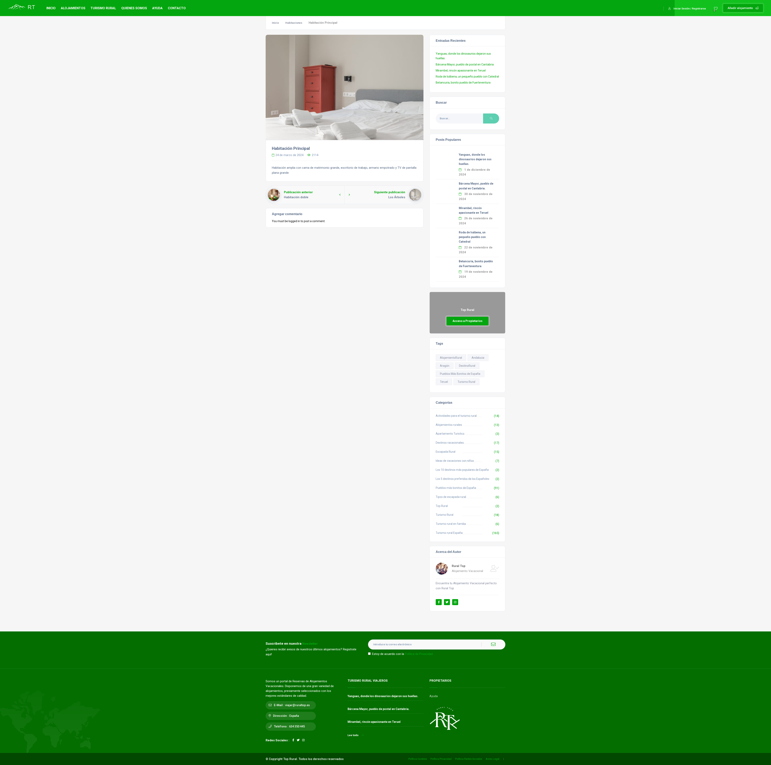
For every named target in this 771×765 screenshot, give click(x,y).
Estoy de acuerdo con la (402, 654)
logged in (294, 221)
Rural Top (458, 566)
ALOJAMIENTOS (73, 8)
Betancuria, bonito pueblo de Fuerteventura (463, 82)
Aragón (444, 365)
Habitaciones (293, 22)
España (294, 715)
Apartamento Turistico (450, 433)
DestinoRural (467, 365)
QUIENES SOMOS (134, 8)
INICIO (51, 8)
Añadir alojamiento (741, 8)
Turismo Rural (466, 381)
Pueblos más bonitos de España (456, 487)
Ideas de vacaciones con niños (455, 460)
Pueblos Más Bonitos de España (460, 373)
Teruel (444, 381)
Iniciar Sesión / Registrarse (689, 8)
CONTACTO (177, 8)
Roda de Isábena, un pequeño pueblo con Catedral (467, 76)
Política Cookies (417, 758)
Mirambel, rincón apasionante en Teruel (461, 70)
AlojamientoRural (451, 357)
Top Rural (442, 506)
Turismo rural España (449, 532)
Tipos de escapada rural (451, 496)
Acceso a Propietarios (467, 321)
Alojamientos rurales (449, 424)
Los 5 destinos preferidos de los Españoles (462, 478)
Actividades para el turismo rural (456, 415)
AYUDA (157, 8)
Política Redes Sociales (468, 758)
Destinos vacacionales (450, 442)
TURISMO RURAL (103, 8)
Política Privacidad (441, 758)
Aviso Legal (492, 758)
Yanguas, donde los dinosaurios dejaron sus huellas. (475, 159)
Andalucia (478, 357)
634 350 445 (297, 726)
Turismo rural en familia (451, 523)
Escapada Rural (445, 451)
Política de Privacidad (419, 654)
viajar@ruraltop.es (297, 705)
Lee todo (353, 735)
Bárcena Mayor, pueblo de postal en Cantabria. (465, 64)
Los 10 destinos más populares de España (462, 469)
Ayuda (433, 696)
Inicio (275, 22)
